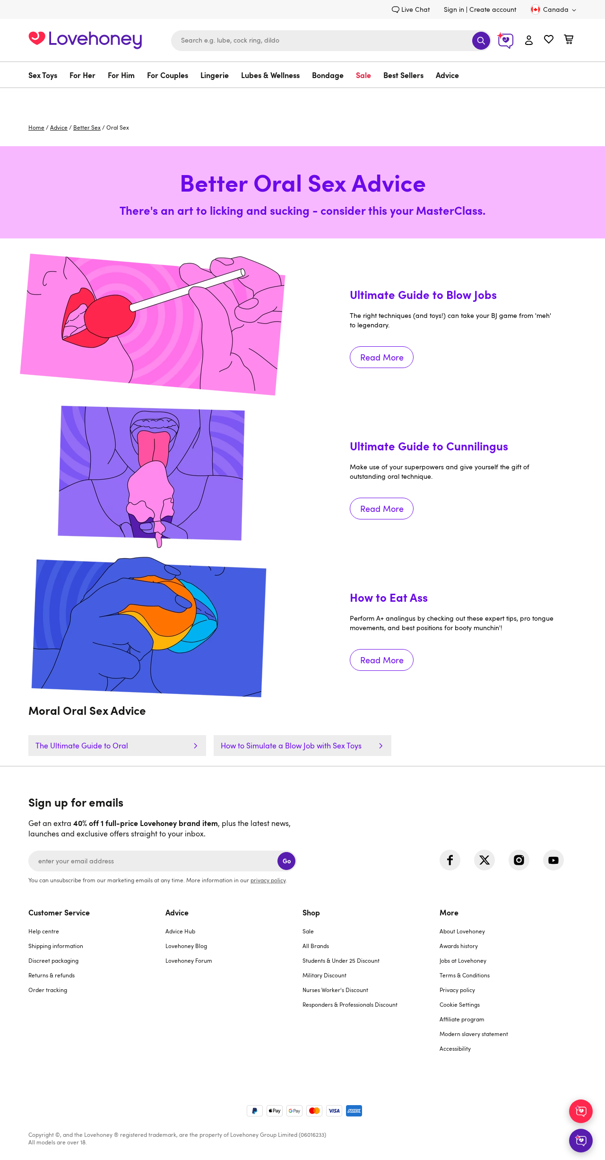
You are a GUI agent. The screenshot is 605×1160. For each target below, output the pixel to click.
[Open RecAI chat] (581, 1111)
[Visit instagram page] (519, 860)
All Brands (315, 945)
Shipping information (55, 945)
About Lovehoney (462, 931)
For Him (121, 75)
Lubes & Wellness (270, 75)
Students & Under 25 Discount (341, 960)
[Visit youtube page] (553, 860)
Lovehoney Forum (188, 960)
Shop (311, 912)
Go (287, 860)
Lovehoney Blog (186, 945)
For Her (82, 75)
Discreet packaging (53, 960)
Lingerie (214, 75)
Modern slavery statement (474, 1033)
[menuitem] (45, 75)
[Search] (481, 41)
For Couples (167, 75)
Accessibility (455, 1048)
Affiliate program (462, 1019)
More (449, 912)
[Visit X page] (484, 860)
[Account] (529, 40)
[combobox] (331, 40)
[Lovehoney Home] (85, 39)
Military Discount (324, 975)
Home (36, 127)
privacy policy (268, 880)
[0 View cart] (568, 40)
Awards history (459, 945)
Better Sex (87, 127)
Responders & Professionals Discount (350, 1004)
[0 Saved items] (549, 40)
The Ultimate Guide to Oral (81, 745)
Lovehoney (302, 97)
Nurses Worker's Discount (335, 989)
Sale (363, 75)
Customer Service (59, 912)
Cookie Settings (460, 1004)
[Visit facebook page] (450, 860)
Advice (447, 75)
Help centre (43, 931)
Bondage (328, 75)
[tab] (96, 986)
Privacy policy (457, 989)
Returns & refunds (51, 975)
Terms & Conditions (465, 975)
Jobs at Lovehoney (463, 960)
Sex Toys (42, 75)
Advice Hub (180, 931)
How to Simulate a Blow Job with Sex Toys (291, 745)
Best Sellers (403, 75)
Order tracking (47, 989)
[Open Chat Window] (581, 1140)
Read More (454, 339)
